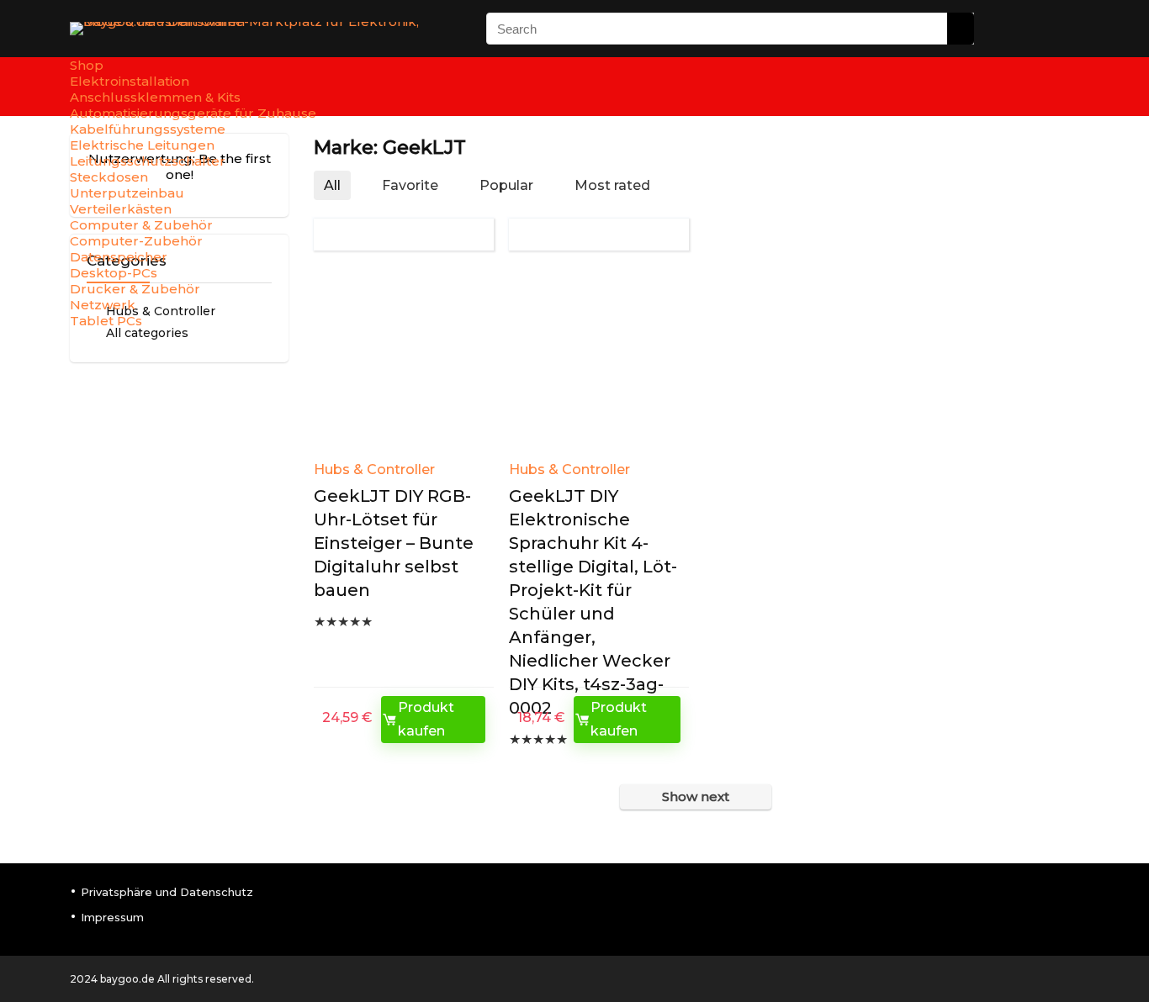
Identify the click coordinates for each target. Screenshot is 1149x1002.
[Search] (960, 29)
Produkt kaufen (426, 719)
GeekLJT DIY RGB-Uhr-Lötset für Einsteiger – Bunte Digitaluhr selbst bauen (394, 543)
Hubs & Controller (374, 469)
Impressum (112, 917)
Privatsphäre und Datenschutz (167, 892)
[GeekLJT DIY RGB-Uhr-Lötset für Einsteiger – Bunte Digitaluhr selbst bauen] (403, 361)
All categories (147, 332)
